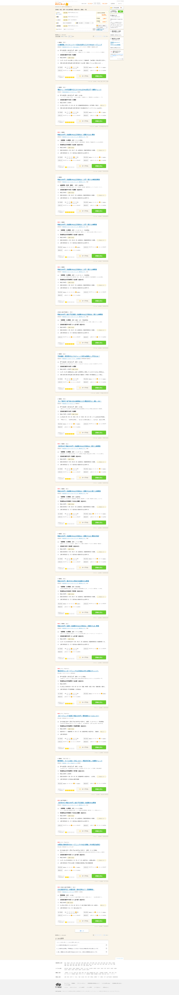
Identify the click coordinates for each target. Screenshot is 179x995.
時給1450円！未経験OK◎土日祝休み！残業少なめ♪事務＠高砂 (78, 536)
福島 (79, 964)
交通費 (95, 976)
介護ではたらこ (106, 987)
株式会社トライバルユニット (68, 403)
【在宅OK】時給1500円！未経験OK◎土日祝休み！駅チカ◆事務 (79, 446)
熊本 (79, 965)
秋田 (73, 964)
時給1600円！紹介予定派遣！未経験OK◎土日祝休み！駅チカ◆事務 (80, 314)
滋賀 (104, 962)
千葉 (71, 962)
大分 (81, 965)
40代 (86, 976)
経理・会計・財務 (77, 972)
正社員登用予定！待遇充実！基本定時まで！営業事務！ (76, 889)
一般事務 (66, 972)
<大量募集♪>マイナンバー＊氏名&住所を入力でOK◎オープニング (80, 44)
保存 (120, 11)
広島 (98, 964)
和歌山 (110, 962)
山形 (76, 964)
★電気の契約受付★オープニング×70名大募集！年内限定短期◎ (79, 844)
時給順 (66, 36)
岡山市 (76, 969)
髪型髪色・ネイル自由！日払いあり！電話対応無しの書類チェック (80, 761)
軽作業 (100, 973)
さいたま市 (86, 968)
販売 (113, 972)
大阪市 (102, 968)
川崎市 (74, 968)
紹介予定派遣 (109, 976)
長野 (84, 964)
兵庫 (99, 962)
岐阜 (88, 962)
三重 (90, 962)
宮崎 (84, 965)
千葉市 (81, 968)
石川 (92, 964)
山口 (109, 964)
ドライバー (113, 973)
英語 (79, 976)
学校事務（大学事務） (104, 972)
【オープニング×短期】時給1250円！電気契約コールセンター (78, 716)
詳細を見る (98, 76)
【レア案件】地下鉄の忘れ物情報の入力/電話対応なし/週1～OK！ (80, 401)
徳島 (114, 964)
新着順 (62, 36)
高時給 (92, 976)
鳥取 (103, 964)
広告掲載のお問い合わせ (116, 983)
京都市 (112, 968)
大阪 (96, 962)
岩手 (68, 964)
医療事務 (88, 973)
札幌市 (115, 968)
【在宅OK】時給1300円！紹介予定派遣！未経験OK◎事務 (77, 802)
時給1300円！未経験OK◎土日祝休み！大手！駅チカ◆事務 (77, 269)
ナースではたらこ (97, 987)
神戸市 (108, 968)
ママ (98, 976)
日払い (76, 976)
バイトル (66, 987)
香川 (111, 964)
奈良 (107, 962)
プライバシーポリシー (81, 983)
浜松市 (98, 968)
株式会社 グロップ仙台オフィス (69, 763)
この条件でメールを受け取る (100, 29)
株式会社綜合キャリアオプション (69, 92)
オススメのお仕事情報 (115, 43)
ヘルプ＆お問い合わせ (106, 983)
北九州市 (84, 969)
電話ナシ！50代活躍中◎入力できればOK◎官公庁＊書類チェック (80, 89)
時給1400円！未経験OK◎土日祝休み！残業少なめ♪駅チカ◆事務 (79, 491)
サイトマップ (66, 983)
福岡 (71, 965)
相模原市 (77, 968)
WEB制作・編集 (75, 973)
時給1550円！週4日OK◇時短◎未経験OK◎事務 (73, 581)
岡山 (101, 964)
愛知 (85, 962)
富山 (90, 964)
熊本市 (88, 969)
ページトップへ (120, 958)
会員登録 (113, 3)
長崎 (76, 965)
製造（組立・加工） (106, 973)
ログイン (120, 3)
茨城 (77, 962)
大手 (105, 976)
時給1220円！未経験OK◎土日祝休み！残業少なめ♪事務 (76, 134)
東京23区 (66, 968)
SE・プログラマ (67, 973)
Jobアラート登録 (101, 25)
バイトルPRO (89, 987)
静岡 (93, 962)
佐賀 (73, 965)
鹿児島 (87, 965)
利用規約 (73, 983)
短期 (65, 976)
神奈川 (68, 962)
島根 (106, 964)
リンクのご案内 (67, 984)
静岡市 (95, 968)
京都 (101, 962)
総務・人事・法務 (85, 972)
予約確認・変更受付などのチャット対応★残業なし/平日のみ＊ (79, 356)
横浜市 (70, 968)
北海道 (113, 962)
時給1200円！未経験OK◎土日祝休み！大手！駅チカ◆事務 (77, 224)
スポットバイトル (73, 987)
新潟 (87, 964)
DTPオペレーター (82, 973)
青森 (65, 964)
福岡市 (80, 969)
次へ (106, 36)
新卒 (89, 976)
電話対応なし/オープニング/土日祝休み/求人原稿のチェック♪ (78, 671)
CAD (115, 972)
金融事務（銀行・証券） (94, 972)
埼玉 (74, 962)
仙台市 (65, 969)
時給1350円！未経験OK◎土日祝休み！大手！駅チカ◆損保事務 (79, 179)
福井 (95, 964)
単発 (68, 976)
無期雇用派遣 (115, 976)
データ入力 (71, 972)
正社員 (82, 976)
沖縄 (90, 965)
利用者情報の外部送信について (93, 983)
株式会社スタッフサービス (68, 891)
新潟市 (69, 969)
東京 (65, 962)
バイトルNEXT (81, 987)
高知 (68, 965)
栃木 (80, 962)
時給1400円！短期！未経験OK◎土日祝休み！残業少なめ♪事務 (78, 626)
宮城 (71, 964)
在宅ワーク (72, 976)
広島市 (73, 969)
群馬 (82, 962)
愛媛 (65, 965)
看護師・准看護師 (94, 973)
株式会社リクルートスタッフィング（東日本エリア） (74, 136)
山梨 (81, 964)
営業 (110, 972)
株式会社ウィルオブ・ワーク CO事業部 (71, 358)
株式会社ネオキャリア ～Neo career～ (70, 47)
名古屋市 (91, 968)
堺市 (105, 968)
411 (104, 36)
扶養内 (101, 976)
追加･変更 (65, 12)
